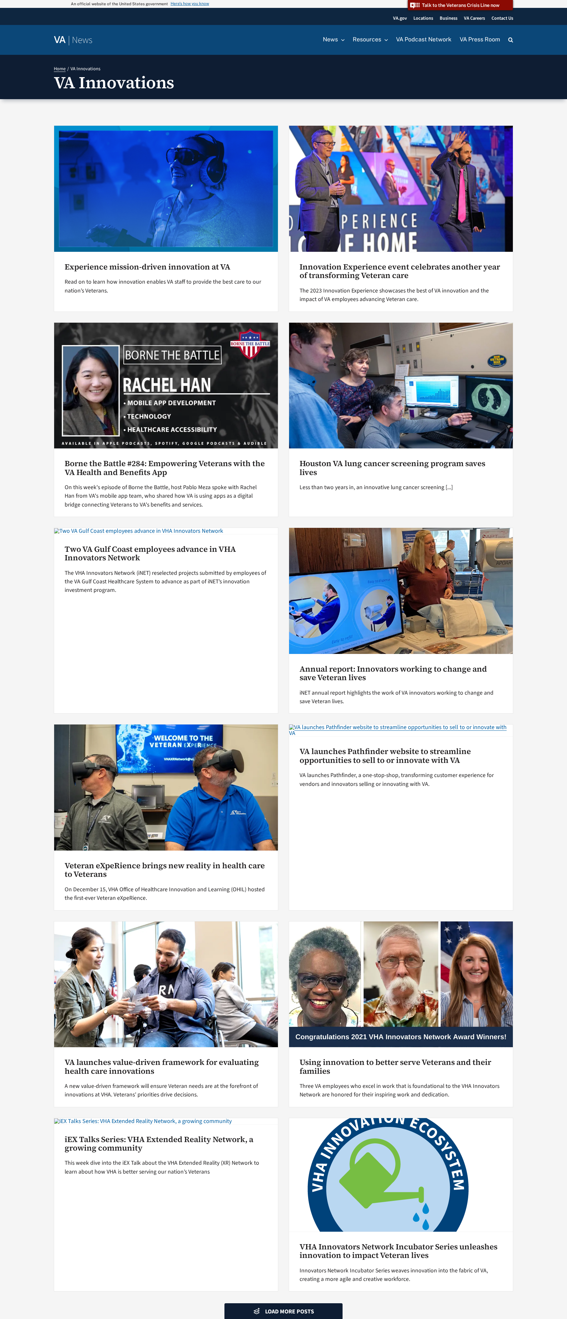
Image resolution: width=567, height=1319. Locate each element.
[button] (510, 40)
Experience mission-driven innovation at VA (147, 266)
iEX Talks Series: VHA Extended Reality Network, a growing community (159, 1143)
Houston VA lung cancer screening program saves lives (392, 467)
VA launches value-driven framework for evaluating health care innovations (162, 1066)
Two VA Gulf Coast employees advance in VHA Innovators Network (150, 553)
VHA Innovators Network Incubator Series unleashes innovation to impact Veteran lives (398, 1251)
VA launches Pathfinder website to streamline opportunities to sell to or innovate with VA (385, 755)
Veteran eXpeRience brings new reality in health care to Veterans (165, 869)
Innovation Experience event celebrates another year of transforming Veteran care (400, 271)
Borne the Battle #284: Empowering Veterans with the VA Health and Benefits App (165, 467)
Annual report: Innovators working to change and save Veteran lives (393, 673)
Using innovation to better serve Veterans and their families (395, 1066)
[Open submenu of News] (341, 39)
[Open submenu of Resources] (384, 39)
